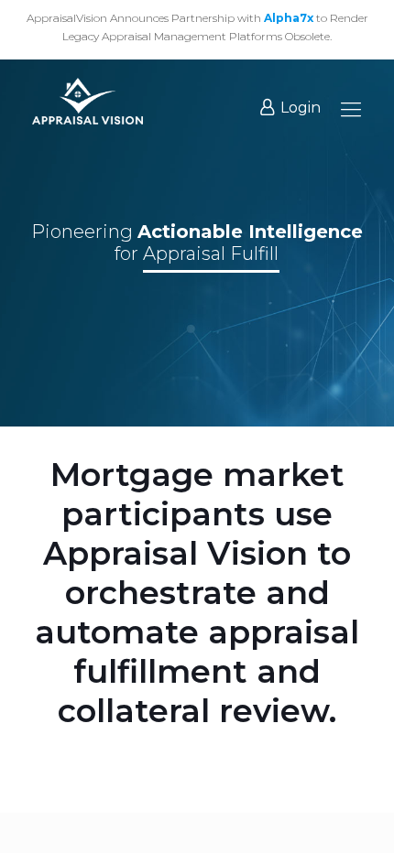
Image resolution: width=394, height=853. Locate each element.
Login (300, 107)
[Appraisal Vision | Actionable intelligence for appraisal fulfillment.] (87, 100)
